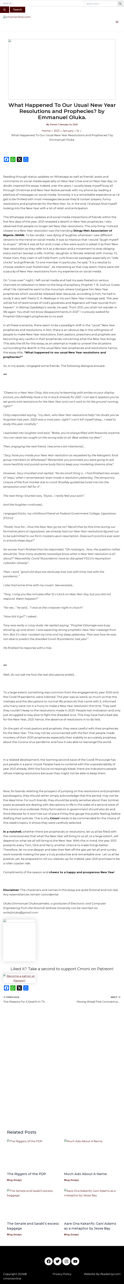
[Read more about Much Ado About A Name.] (90, 1154)
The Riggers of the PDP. (26, 1174)
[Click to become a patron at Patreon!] (62, 978)
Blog (9, 1180)
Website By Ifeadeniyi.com (102, 1274)
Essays (18, 1180)
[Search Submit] (4, 9)
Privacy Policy (62, 1274)
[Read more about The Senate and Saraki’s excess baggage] (33, 1203)
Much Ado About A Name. (86, 1174)
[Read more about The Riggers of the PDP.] (33, 1154)
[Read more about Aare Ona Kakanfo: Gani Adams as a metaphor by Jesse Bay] (90, 1203)
